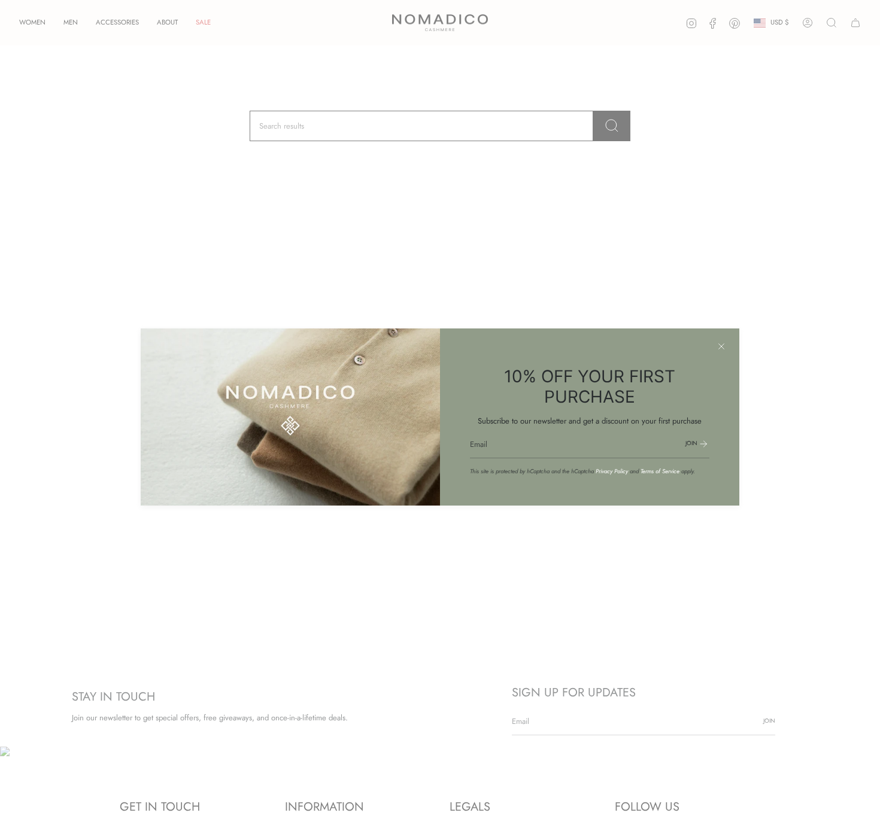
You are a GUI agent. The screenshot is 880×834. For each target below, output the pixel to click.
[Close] (721, 346)
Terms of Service (660, 471)
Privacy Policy (612, 471)
